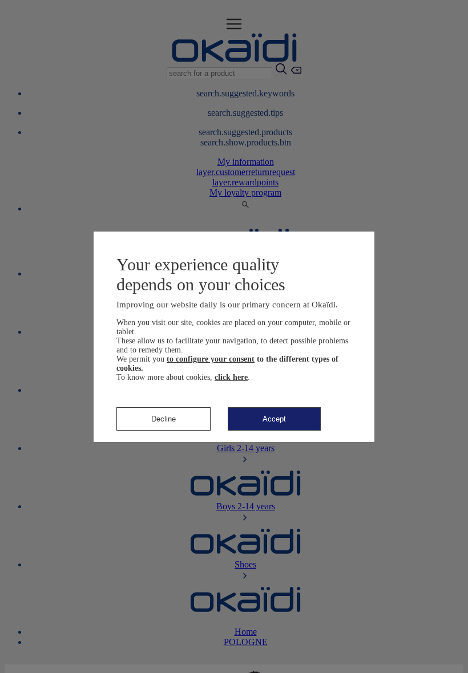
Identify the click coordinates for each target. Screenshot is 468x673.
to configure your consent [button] (211, 359)
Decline (163, 419)
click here (231, 377)
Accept (274, 419)
